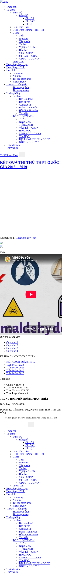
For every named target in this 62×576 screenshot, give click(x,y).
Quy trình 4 (12, 351)
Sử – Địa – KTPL (28, 55)
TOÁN (22, 119)
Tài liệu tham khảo (22, 78)
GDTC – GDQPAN (29, 58)
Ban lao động (26, 99)
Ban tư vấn (24, 101)
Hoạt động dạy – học (17, 64)
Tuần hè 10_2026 (15, 367)
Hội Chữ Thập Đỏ (28, 110)
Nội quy (17, 76)
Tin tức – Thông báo (16, 84)
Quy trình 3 (12, 348)
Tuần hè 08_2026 (15, 373)
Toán (21, 35)
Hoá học (23, 50)
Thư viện (23, 113)
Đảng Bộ (23, 15)
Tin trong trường (21, 90)
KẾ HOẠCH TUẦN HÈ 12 (20, 361)
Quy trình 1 (12, 342)
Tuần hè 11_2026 (15, 364)
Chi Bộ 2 (30, 21)
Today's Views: (14, 387)
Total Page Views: (15, 393)
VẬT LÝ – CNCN (28, 127)
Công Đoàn (25, 104)
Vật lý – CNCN (27, 47)
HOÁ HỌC (25, 130)
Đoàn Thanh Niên (28, 107)
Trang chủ (11, 6)
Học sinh (10, 70)
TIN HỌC (24, 136)
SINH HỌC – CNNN (30, 133)
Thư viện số (12, 147)
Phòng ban (18, 61)
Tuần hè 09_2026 (15, 370)
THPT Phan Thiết (9, 155)
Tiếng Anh (24, 41)
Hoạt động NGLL (15, 67)
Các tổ (16, 32)
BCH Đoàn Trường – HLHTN (28, 29)
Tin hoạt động (13, 93)
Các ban (17, 96)
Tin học (23, 44)
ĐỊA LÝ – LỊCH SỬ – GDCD (34, 139)
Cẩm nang (18, 73)
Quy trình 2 (12, 345)
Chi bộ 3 (29, 24)
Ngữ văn (23, 38)
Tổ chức (10, 9)
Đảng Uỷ (17, 12)
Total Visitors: (13, 390)
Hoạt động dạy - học (26, 237)
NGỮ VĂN (25, 122)
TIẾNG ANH (26, 124)
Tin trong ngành (21, 87)
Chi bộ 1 (29, 18)
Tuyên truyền (13, 145)
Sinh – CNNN (26, 52)
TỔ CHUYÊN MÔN (23, 116)
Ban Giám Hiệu (21, 27)
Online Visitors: (14, 384)
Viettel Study (19, 81)
